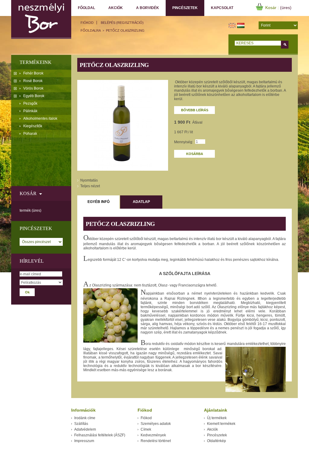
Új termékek (217, 418)
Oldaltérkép (216, 441)
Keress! (284, 45)
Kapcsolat (222, 8)
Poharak (30, 133)
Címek (146, 429)
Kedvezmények (153, 435)
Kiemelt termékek (221, 424)
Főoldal (86, 8)
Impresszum (84, 441)
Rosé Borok (33, 81)
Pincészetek (182, 8)
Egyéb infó (99, 202)
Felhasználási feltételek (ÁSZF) (99, 435)
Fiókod (87, 22)
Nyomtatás (89, 180)
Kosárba (194, 154)
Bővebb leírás (194, 110)
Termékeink (36, 62)
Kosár (28, 193)
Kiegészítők (32, 126)
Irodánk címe (84, 418)
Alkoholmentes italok (40, 118)
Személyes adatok (156, 424)
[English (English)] (232, 25)
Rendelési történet (156, 441)
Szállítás (81, 424)
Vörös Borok (33, 88)
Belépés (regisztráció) (122, 22)
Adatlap (141, 202)
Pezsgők (30, 103)
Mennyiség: (183, 142)
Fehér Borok (33, 73)
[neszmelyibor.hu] (41, 19)
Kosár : (272, 7)
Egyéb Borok (33, 96)
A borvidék (147, 8)
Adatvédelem (85, 429)
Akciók (115, 8)
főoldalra (91, 30)
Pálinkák (30, 111)
